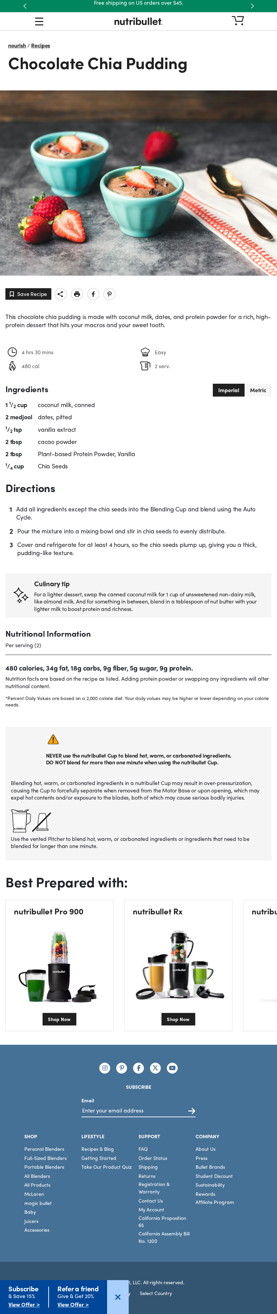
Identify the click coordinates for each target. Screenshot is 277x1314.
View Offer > (24, 1304)
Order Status (152, 1157)
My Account (151, 1209)
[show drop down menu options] (39, 22)
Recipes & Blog (97, 1148)
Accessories (36, 1229)
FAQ (143, 1148)
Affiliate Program (215, 1202)
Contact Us (150, 1200)
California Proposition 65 (162, 1221)
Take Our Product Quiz (106, 1166)
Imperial (228, 390)
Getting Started (98, 1157)
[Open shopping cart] (238, 21)
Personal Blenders (44, 1148)
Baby (30, 1211)
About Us (206, 1148)
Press (201, 1157)
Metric (258, 390)
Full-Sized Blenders (45, 1157)
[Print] (77, 294)
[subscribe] (192, 1111)
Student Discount (214, 1175)
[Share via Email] (60, 294)
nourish (17, 45)
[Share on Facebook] (93, 294)
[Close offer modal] (118, 1297)
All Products (37, 1184)
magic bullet (38, 1202)
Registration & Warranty (154, 1188)
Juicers (31, 1220)
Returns (146, 1175)
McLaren (34, 1193)
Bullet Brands (210, 1166)
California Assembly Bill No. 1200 (164, 1237)
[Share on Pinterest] (109, 294)
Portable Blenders (44, 1166)
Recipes (40, 45)
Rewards (205, 1193)
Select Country (156, 1293)
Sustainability (210, 1184)
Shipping (148, 1166)
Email (87, 1100)
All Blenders (37, 1175)
